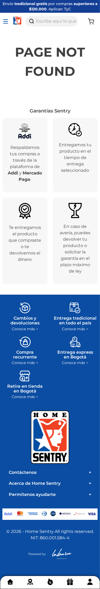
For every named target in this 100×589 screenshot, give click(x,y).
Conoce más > (25, 329)
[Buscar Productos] (31, 21)
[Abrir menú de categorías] (6, 21)
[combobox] (52, 21)
